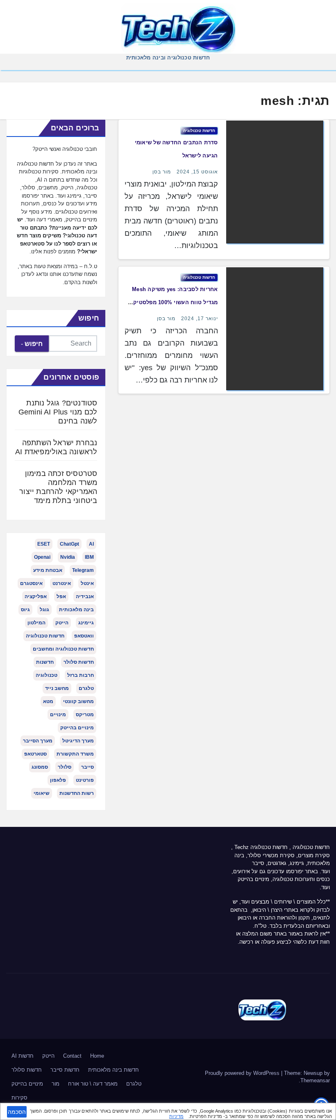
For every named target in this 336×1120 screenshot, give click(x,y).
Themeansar (315, 1080)
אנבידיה (85, 596)
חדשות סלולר (79, 662)
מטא (48, 701)
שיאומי (42, 793)
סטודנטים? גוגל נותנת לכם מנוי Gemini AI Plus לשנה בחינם (58, 412)
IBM (89, 557)
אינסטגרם (31, 583)
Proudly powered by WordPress (243, 1073)
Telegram (83, 570)
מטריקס (85, 714)
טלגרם (86, 688)
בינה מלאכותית (76, 609)
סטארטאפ (35, 754)
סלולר (64, 767)
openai (42, 557)
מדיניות (176, 1116)
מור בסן (161, 172)
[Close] (327, 1110)
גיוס (25, 609)
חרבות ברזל (80, 675)
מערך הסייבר (37, 741)
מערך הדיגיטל (78, 741)
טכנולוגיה (46, 675)
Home (97, 1056)
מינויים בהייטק (77, 728)
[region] (168, 1111)
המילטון (36, 623)
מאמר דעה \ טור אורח (93, 1084)
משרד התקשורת (75, 754)
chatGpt (69, 544)
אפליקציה (36, 596)
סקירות (19, 1098)
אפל (61, 596)
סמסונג (40, 767)
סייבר (87, 767)
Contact (72, 1056)
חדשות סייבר (64, 1070)
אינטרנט (61, 583)
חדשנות (45, 662)
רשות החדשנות (76, 793)
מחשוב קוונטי (78, 701)
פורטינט (85, 780)
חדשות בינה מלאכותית (113, 1070)
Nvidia (67, 557)
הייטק (61, 623)
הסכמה (17, 1112)
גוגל (44, 609)
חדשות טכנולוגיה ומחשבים (63, 649)
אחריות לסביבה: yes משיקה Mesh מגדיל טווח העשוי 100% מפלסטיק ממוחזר (175, 302)
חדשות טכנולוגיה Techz (261, 847)
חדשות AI (22, 1056)
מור (55, 1084)
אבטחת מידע (47, 570)
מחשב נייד (57, 688)
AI (91, 544)
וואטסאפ (84, 636)
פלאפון (58, 780)
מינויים (58, 714)
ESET (43, 544)
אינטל (87, 583)
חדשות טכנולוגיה (199, 130)
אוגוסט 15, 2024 (197, 172)
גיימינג (86, 623)
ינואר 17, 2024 (199, 318)
